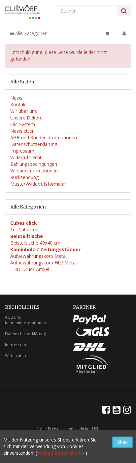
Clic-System (22, 124)
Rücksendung (24, 177)
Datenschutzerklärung (33, 144)
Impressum (22, 151)
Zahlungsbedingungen (33, 164)
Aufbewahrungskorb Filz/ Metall (44, 262)
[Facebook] (106, 409)
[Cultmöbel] (22, 12)
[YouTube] (116, 409)
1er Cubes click (26, 229)
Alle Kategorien (31, 33)
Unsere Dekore (26, 118)
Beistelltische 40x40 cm (35, 243)
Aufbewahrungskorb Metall (39, 256)
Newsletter (22, 131)
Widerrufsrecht (26, 157)
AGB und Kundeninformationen (43, 137)
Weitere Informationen (61, 453)
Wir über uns (23, 111)
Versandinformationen (34, 170)
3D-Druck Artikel (31, 269)
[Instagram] (127, 409)
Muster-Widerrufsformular (38, 184)
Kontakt (18, 104)
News (16, 98)
